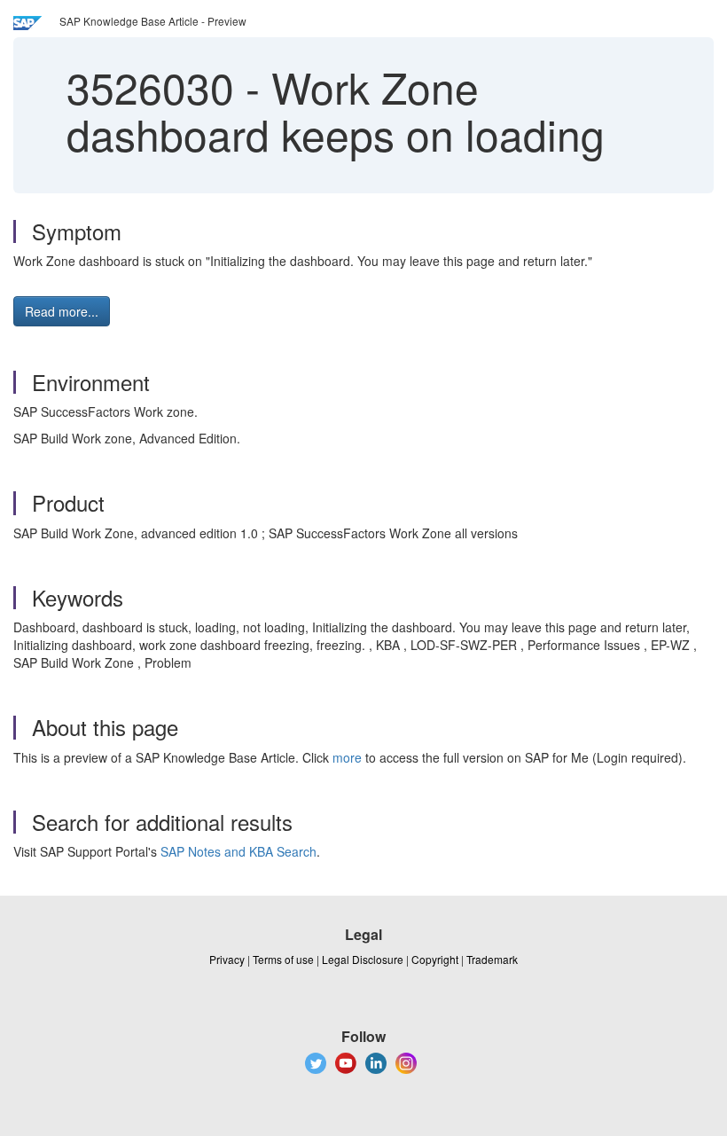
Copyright (434, 959)
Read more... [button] (61, 311)
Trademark (492, 959)
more (347, 757)
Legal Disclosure (362, 959)
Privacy (227, 959)
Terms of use (283, 959)
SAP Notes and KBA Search (238, 851)
